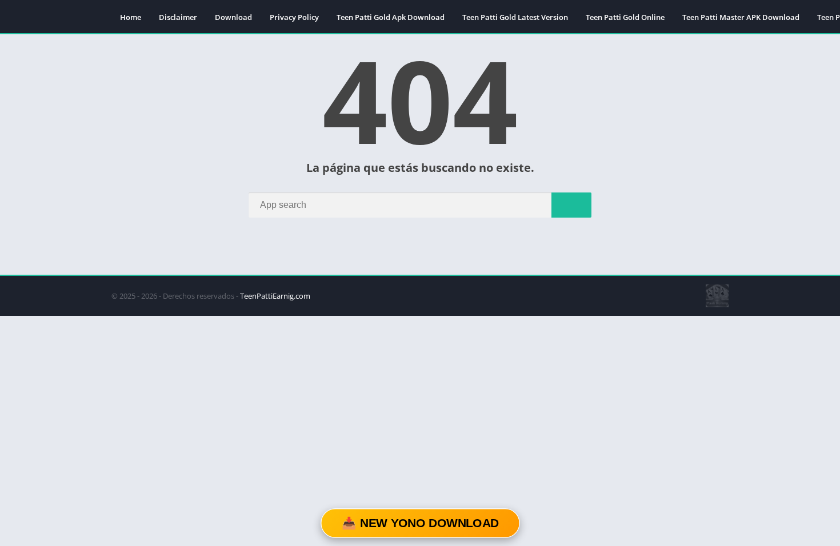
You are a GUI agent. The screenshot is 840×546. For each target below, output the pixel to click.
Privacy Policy (294, 17)
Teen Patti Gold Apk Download (391, 17)
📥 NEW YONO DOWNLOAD (420, 523)
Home (130, 17)
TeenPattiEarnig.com (275, 296)
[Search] (571, 205)
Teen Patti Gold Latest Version (515, 17)
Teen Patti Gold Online (625, 17)
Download (233, 17)
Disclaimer (178, 17)
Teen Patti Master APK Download (740, 17)
